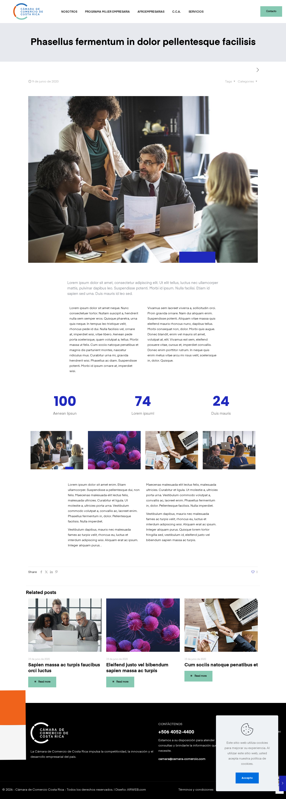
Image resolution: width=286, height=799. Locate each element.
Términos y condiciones (195, 789)
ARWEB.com (136, 789)
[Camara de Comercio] (28, 11)
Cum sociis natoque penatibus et (221, 665)
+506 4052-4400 (176, 732)
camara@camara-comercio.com (181, 759)
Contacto (271, 11)
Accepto (247, 778)
